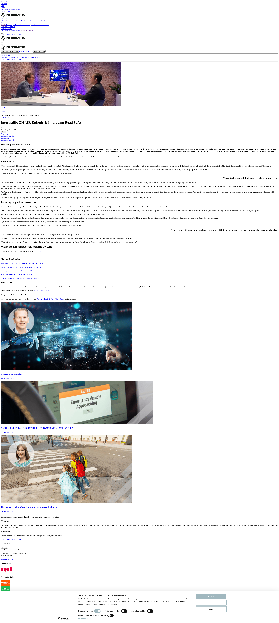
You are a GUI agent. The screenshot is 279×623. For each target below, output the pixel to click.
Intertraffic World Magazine (10, 10)
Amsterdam (5, 2)
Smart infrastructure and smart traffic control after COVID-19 (22, 263)
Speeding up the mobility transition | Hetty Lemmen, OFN (21, 267)
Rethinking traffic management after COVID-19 (17, 274)
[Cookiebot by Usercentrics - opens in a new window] (63, 618)
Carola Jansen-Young (41, 290)
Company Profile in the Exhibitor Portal (50, 299)
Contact (7, 12)
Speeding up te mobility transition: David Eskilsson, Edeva (21, 271)
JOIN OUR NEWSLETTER (11, 35)
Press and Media (6, 29)
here (39, 251)
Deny (211, 609)
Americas (4, 4)
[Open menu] (2, 44)
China (3, 8)
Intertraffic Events (7, 19)
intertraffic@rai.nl (7, 559)
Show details (83, 619)
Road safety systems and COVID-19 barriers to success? (20, 278)
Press (2, 12)
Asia (2, 6)
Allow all (211, 596)
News (3, 23)
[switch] (124, 611)
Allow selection (211, 603)
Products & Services (8, 27)
